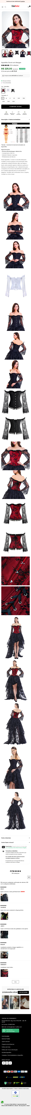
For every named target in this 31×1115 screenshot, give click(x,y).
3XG (24, 98)
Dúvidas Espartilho (6, 1052)
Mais (15, 982)
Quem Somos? (6, 1041)
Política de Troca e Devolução (10, 1050)
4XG (3, 101)
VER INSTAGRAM (23, 992)
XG (14, 98)
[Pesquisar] (5, 7)
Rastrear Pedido (6, 1039)
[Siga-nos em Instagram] (6, 1063)
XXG (19, 98)
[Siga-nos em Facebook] (3, 1063)
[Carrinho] (28, 7)
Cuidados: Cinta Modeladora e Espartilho (12, 1055)
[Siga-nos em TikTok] (10, 1063)
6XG (13, 101)
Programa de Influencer (8, 1044)
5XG (9, 101)
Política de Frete (6, 1047)
